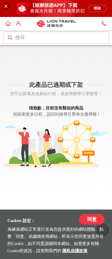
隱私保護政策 (75, 251)
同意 (92, 219)
